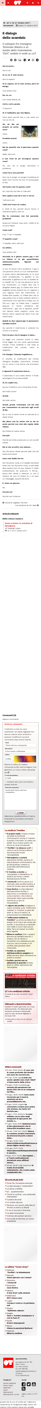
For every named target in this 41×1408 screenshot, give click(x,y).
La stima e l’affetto (15, 1189)
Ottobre (18, 1292)
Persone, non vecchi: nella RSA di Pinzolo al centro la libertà (21, 1206)
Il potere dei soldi (14, 1199)
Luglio (21, 1303)
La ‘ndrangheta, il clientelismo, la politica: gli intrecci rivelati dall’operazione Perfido (19, 875)
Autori (5, 1390)
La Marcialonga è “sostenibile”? (20, 1186)
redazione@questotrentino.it (26, 1371)
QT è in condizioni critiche (17, 991)
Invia (21, 813)
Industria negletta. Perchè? (15, 503)
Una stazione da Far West (26, 505)
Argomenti (7, 1387)
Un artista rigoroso (15, 1202)
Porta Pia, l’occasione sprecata (19, 1183)
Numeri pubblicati (9, 1383)
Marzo (19, 1327)
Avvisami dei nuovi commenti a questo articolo (18, 783)
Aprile (15, 1322)
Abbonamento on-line (11, 1394)
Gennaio (19, 1276)
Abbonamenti (8, 1392)
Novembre (12, 1286)
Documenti (8, 25)
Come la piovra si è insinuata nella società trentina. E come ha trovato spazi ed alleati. (21, 884)
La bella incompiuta (15, 1213)
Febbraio (18, 1271)
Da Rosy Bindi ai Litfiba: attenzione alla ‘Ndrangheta (20, 963)
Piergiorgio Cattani (14, 528)
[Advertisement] (21, 623)
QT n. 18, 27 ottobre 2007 (18, 23)
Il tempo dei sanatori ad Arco (19, 1216)
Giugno (15, 1309)
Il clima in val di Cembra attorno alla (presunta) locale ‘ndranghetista (20, 851)
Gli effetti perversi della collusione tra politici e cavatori (21, 954)
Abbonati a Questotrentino (18, 1004)
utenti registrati (23, 732)
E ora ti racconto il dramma (18, 1210)
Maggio (20, 1315)
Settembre (14, 1297)
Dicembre (11, 1281)
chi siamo (19, 1373)
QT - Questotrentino (15, 1192)
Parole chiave (8, 1385)
